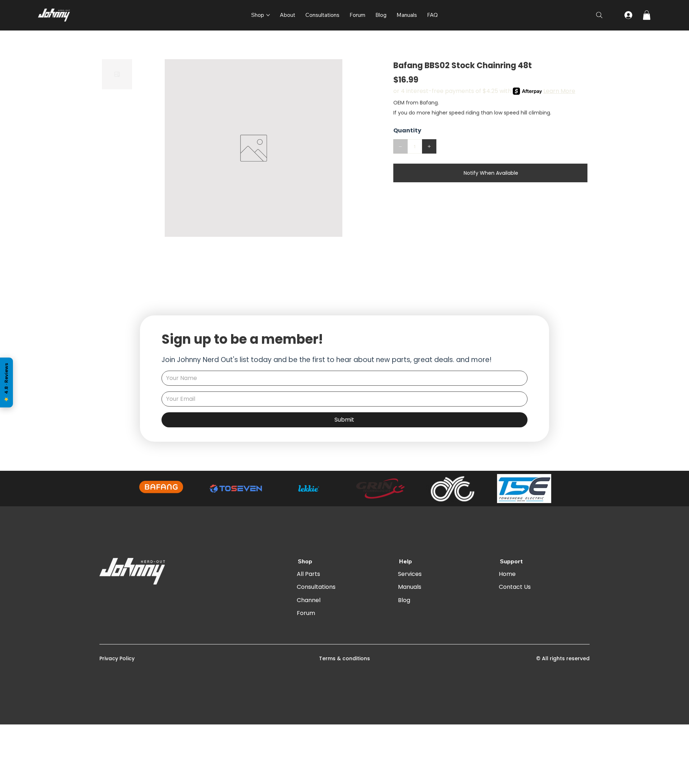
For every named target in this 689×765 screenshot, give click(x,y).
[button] (647, 15)
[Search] (599, 15)
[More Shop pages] (268, 15)
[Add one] (429, 146)
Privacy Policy (117, 658)
